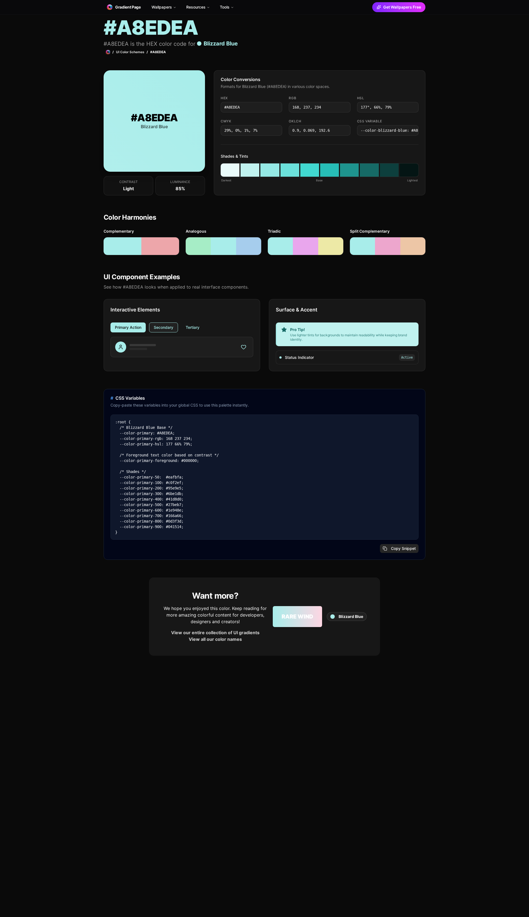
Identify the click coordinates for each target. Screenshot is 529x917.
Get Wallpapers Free (402, 7)
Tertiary (192, 327)
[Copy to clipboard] (277, 107)
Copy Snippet (403, 548)
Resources (196, 7)
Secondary (163, 327)
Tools (225, 7)
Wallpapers (162, 7)
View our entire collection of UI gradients (215, 632)
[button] (230, 170)
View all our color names (215, 639)
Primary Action (128, 327)
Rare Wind (297, 616)
